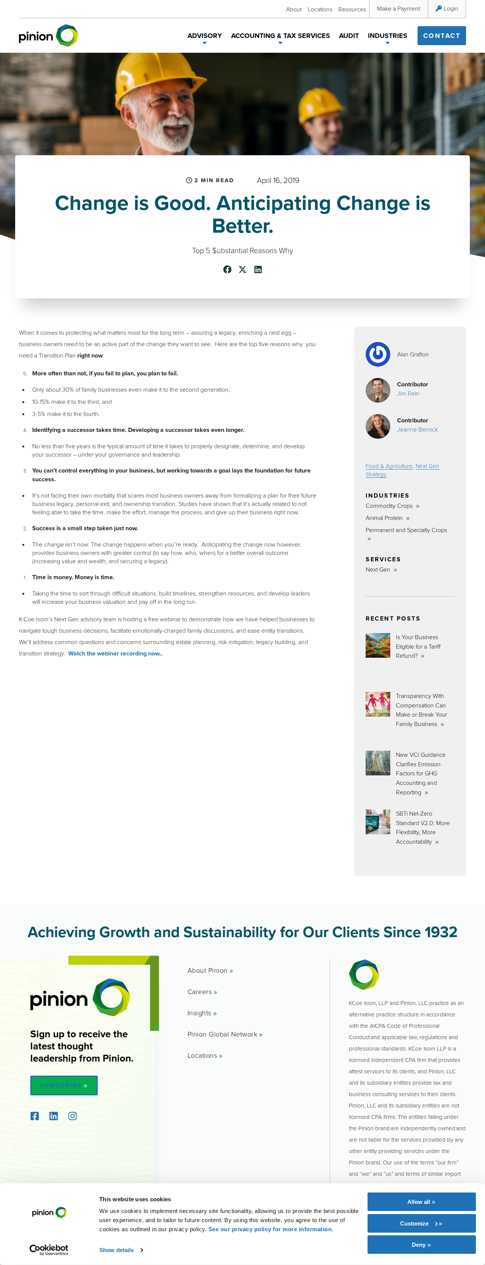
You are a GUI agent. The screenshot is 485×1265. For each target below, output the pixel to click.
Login (451, 8)
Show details (116, 1250)
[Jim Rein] (378, 390)
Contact (442, 36)
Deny (419, 1244)
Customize (414, 1223)
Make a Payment (398, 8)
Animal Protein (385, 518)
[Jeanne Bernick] (378, 426)
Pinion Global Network (223, 1033)
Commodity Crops (390, 505)
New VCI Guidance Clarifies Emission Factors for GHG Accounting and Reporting (421, 773)
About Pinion (208, 970)
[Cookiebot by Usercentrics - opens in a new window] (49, 1250)
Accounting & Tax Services (280, 36)
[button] (205, 44)
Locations (320, 9)
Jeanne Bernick (417, 429)
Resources (352, 9)
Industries (387, 36)
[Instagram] (72, 1116)
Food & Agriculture (389, 466)
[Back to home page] (48, 35)
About (294, 9)
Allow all (418, 1202)
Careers (200, 991)
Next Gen (379, 569)
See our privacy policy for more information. (270, 1229)
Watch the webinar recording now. (114, 653)
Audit (349, 36)
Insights (199, 1012)
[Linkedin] (53, 1116)
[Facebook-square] (34, 1116)
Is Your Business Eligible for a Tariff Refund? (418, 646)
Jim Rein (408, 393)
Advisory (205, 36)
